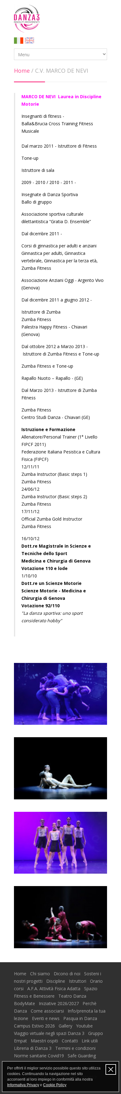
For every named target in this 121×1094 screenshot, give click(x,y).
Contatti (70, 1041)
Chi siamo (40, 974)
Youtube (85, 1026)
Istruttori (78, 981)
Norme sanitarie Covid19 (39, 1056)
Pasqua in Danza (80, 1018)
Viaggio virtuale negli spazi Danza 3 (50, 1033)
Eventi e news (46, 1018)
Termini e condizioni (76, 1048)
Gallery (66, 1026)
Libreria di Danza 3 (33, 1048)
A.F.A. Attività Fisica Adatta (54, 988)
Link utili (90, 1041)
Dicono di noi (68, 974)
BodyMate (25, 1003)
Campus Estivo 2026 (35, 1026)
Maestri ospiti (45, 1041)
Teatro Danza (72, 996)
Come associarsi (48, 1011)
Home (22, 70)
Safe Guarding (82, 1056)
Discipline (56, 981)
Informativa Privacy (23, 1085)
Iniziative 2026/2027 (59, 1003)
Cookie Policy (54, 1085)
